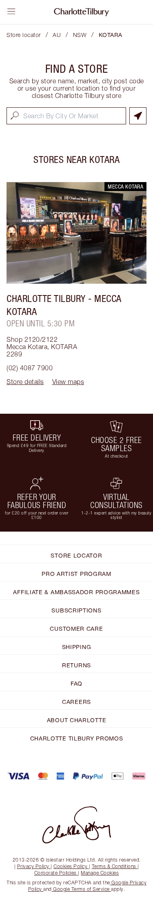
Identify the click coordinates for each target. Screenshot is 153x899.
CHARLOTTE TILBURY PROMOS (76, 738)
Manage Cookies (100, 873)
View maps (68, 381)
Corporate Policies (55, 873)
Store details (25, 381)
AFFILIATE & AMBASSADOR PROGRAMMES (76, 591)
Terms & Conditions (114, 866)
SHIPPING (76, 646)
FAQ (76, 683)
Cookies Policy (70, 866)
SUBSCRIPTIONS (76, 610)
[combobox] (66, 115)
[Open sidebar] (11, 11)
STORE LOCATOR (76, 555)
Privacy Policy (33, 866)
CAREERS (76, 701)
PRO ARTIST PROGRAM (76, 573)
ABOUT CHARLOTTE (76, 720)
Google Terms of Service (81, 889)
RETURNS (76, 665)
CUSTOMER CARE (76, 628)
